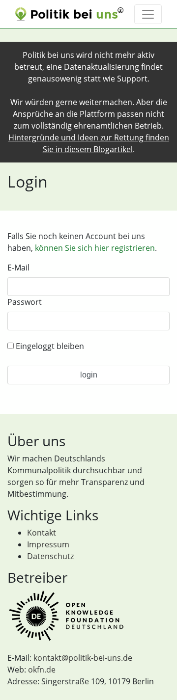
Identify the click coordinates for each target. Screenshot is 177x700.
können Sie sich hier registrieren (95, 247)
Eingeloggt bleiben (49, 346)
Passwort (24, 301)
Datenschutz (50, 556)
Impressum (48, 544)
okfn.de (42, 669)
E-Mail (18, 267)
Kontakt (41, 532)
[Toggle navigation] (148, 14)
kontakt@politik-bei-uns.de (82, 657)
